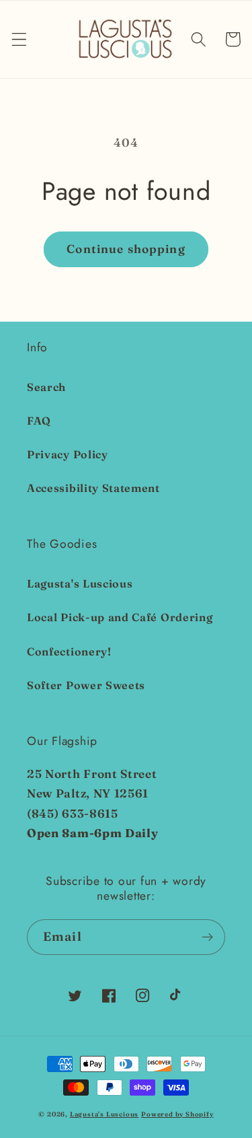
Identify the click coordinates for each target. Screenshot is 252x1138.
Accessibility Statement (93, 488)
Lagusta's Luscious (79, 583)
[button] (19, 39)
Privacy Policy (67, 454)
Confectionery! (69, 651)
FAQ (39, 420)
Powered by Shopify (177, 1114)
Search (46, 387)
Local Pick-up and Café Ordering (119, 617)
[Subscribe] (207, 937)
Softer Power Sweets (86, 685)
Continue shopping (126, 249)
